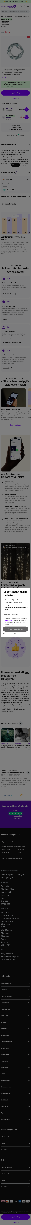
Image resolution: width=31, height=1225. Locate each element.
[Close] (28, 590)
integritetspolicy (9, 620)
